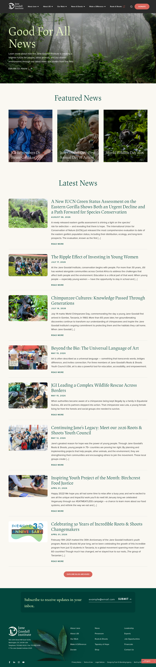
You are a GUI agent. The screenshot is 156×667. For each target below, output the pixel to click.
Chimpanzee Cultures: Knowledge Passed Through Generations (98, 300)
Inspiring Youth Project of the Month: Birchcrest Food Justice (95, 480)
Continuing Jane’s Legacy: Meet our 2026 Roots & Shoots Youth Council (96, 430)
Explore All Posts (18, 69)
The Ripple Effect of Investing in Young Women (95, 256)
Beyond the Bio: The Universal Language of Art (95, 348)
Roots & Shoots (116, 6)
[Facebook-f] (9, 662)
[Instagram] (19, 662)
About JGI (47, 6)
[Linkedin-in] (14, 662)
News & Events (77, 6)
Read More (57, 244)
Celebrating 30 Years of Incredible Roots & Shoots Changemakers (96, 526)
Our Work (61, 6)
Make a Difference (96, 6)
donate (142, 6)
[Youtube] (23, 662)
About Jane (32, 6)
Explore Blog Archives (78, 574)
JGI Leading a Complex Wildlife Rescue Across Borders (94, 387)
